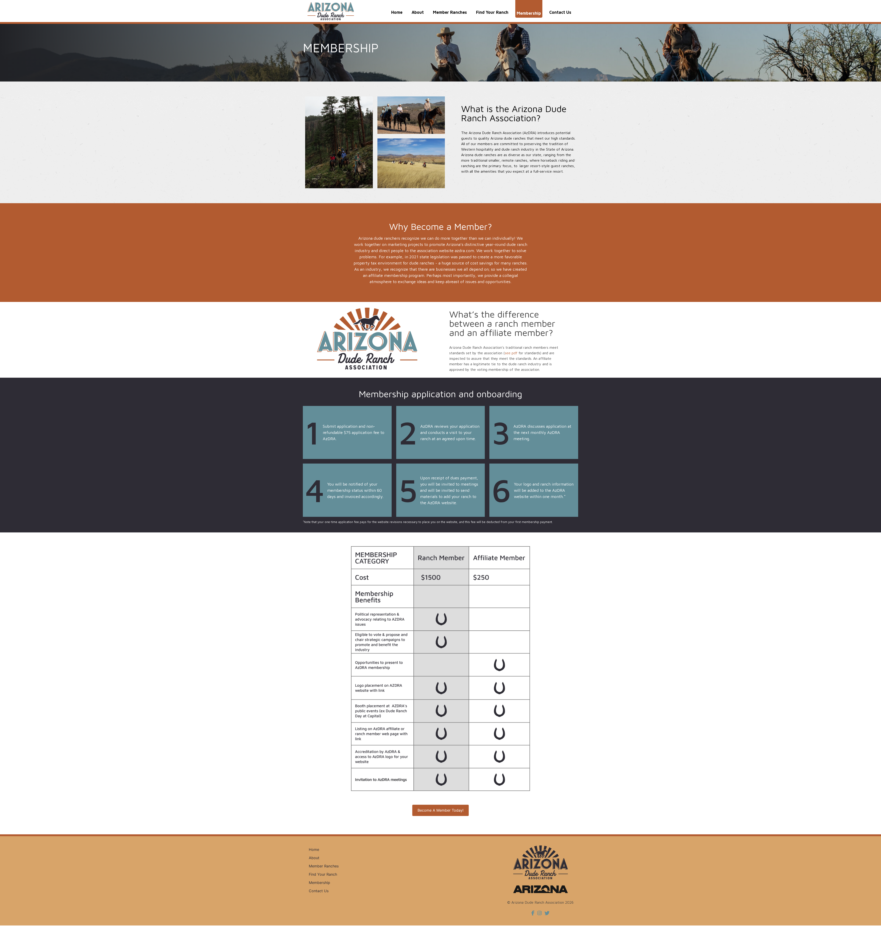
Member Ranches (450, 12)
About (418, 12)
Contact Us (560, 12)
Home (396, 12)
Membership (529, 13)
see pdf (511, 353)
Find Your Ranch (492, 12)
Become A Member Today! (440, 810)
